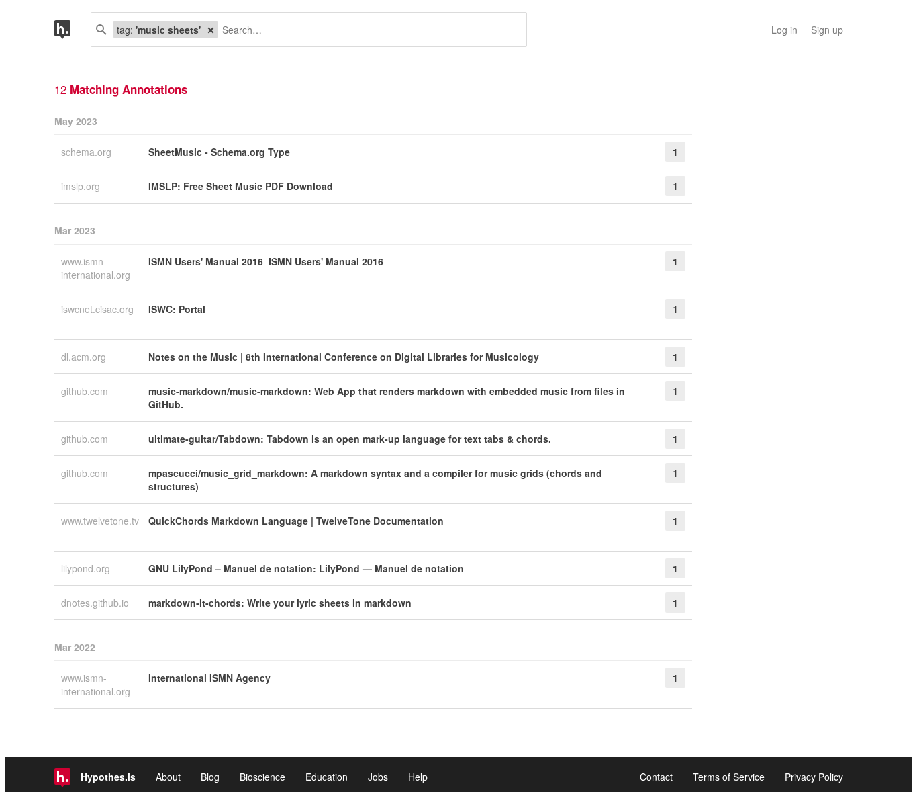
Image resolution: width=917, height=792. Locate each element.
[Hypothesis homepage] (72, 29)
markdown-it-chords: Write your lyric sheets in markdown (280, 602)
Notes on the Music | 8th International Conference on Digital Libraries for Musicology (343, 356)
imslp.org (82, 186)
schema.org (87, 152)
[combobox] (367, 29)
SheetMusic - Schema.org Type (219, 152)
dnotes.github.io (96, 602)
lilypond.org (87, 568)
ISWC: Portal (176, 309)
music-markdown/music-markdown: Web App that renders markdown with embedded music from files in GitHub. (386, 397)
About (168, 776)
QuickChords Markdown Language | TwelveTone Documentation (296, 520)
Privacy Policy (814, 776)
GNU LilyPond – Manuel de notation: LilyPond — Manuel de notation (306, 568)
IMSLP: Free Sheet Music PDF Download (240, 186)
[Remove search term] (211, 29)
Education (326, 776)
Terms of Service (729, 776)
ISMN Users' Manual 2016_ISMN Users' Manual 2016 (265, 261)
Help (418, 776)
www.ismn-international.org (97, 268)
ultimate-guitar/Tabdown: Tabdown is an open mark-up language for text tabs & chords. (349, 438)
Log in (784, 30)
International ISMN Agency (209, 678)
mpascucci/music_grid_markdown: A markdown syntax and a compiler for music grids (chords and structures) (375, 479)
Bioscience (262, 776)
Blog (210, 776)
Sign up (827, 30)
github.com (86, 391)
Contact (656, 776)
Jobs (378, 776)
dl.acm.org (85, 356)
